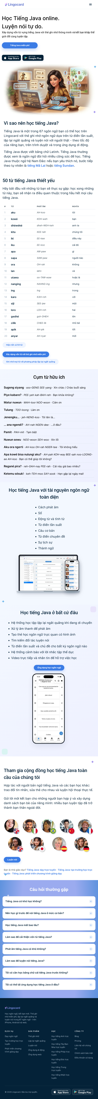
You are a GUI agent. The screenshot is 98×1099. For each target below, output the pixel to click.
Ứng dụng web (34, 1054)
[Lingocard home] (14, 4)
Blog (77, 1036)
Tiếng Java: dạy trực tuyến (41, 869)
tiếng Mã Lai (36, 165)
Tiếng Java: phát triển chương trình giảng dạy (37, 873)
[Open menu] (90, 4)
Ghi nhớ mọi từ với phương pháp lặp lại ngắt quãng (30, 361)
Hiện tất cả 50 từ (14, 345)
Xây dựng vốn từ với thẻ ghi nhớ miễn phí (26, 354)
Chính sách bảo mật (84, 1053)
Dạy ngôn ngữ (11, 1036)
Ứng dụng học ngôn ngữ (49, 667)
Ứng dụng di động (36, 1050)
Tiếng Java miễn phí (19, 45)
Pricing (78, 1041)
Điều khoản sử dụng (84, 1057)
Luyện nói (12, 859)
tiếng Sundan (64, 165)
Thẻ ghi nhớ (33, 1036)
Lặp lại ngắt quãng (36, 1041)
